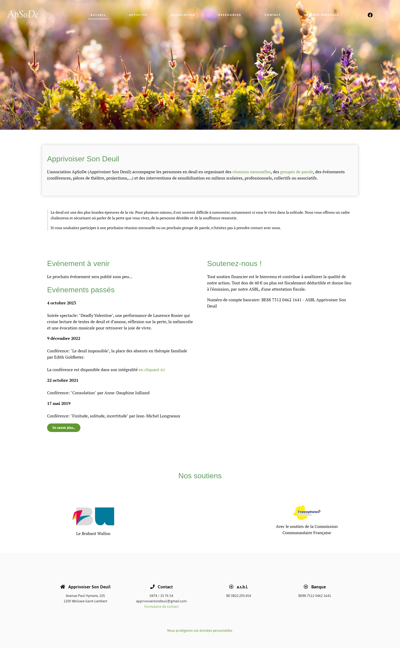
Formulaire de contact (161, 606)
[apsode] (30, 15)
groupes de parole (296, 172)
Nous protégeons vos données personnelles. (200, 630)
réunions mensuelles (251, 172)
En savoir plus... (63, 427)
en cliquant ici (152, 369)
